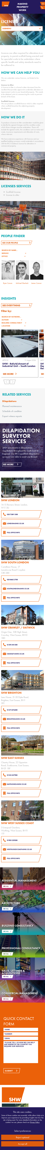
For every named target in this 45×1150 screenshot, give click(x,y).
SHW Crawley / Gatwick (18, 627)
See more (8, 464)
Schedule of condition (12, 411)
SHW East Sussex (12, 758)
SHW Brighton (11, 692)
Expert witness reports (12, 416)
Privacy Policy (35, 1122)
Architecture (11, 903)
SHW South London (15, 562)
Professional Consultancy (21, 948)
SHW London (10, 500)
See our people (10, 242)
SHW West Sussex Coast (17, 823)
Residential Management (19, 880)
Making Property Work (22, 7)
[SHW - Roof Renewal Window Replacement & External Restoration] (19, 343)
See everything (11, 305)
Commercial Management (20, 993)
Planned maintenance (12, 406)
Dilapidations (9, 401)
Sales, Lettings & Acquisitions (13, 972)
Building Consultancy (18, 925)
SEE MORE (8, 373)
